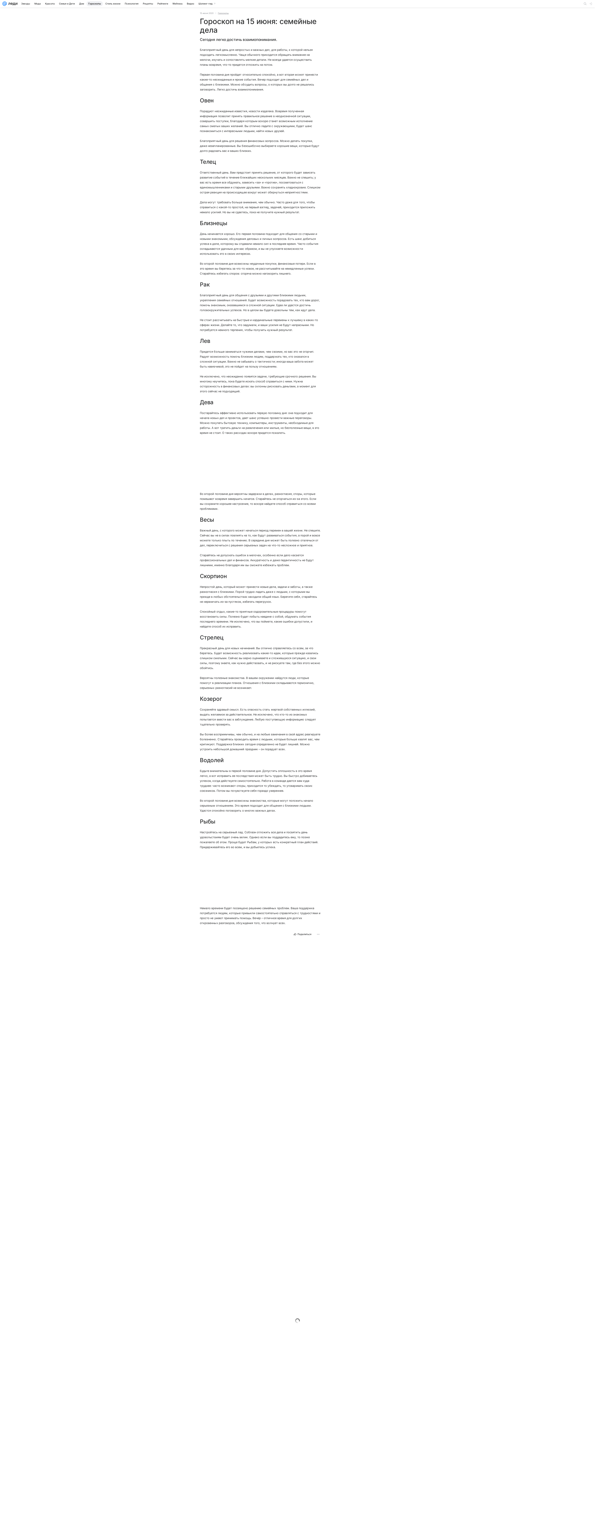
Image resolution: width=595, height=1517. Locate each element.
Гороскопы (223, 13)
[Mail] (4, 3)
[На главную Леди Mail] (12, 3)
